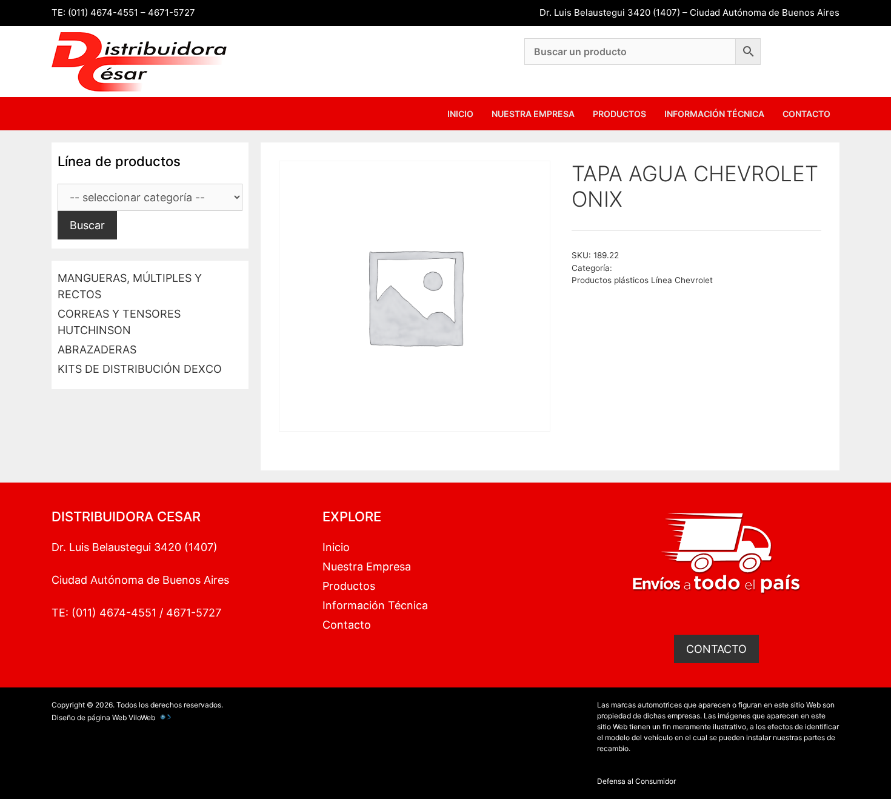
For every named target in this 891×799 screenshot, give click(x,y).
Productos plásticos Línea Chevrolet (642, 280)
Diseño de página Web (89, 717)
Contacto (806, 114)
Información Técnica (714, 114)
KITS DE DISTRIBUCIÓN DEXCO (140, 369)
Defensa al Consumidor (636, 781)
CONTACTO (716, 649)
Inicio (460, 114)
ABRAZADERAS (97, 349)
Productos (619, 114)
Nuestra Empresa (533, 114)
